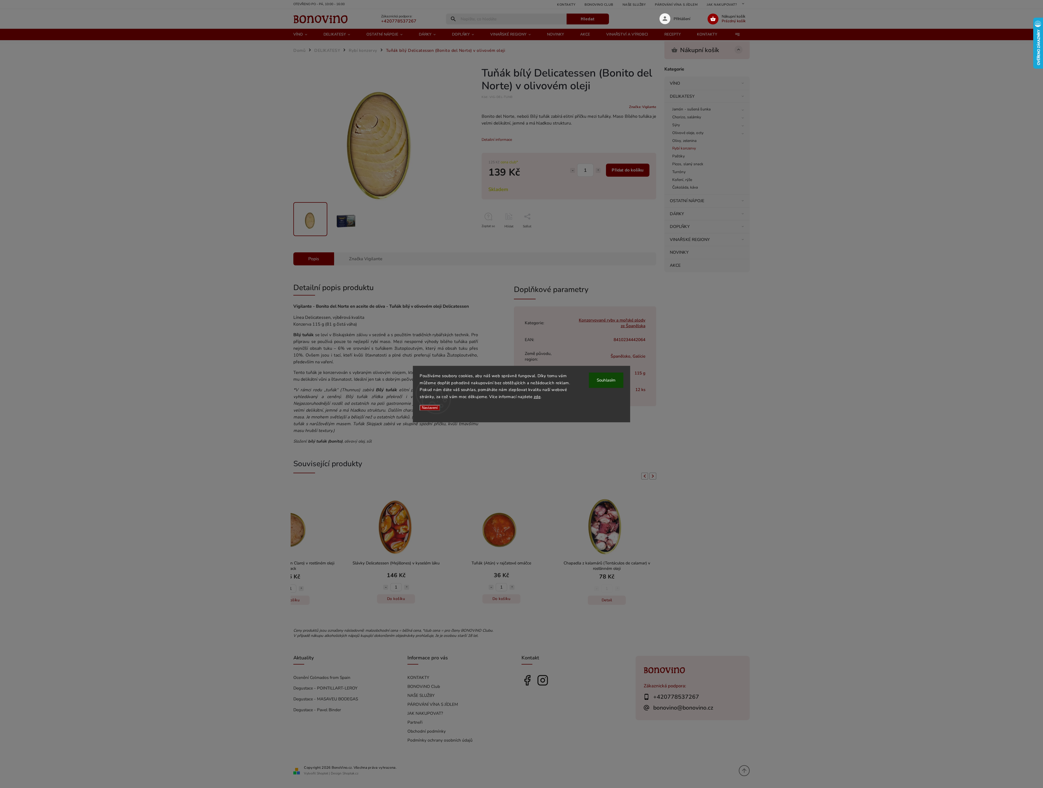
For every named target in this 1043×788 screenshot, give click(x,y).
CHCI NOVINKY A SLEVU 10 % (528, 409)
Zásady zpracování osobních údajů (527, 421)
